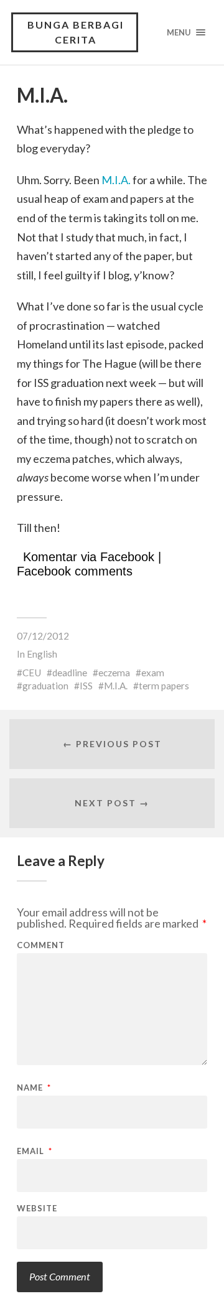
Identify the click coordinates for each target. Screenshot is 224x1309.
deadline (69, 672)
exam (152, 672)
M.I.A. (116, 180)
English (42, 653)
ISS (86, 685)
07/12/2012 (43, 635)
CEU (31, 672)
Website (37, 1208)
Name (34, 1088)
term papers (164, 685)
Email (34, 1151)
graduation (45, 685)
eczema (114, 672)
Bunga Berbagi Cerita (75, 32)
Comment (41, 945)
